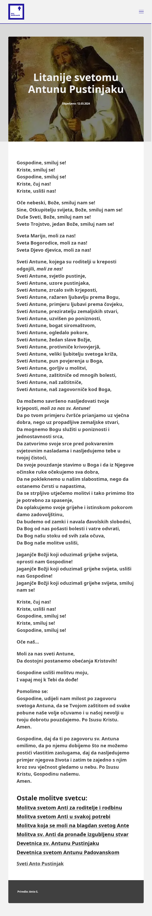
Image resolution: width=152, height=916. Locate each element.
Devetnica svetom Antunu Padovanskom (68, 852)
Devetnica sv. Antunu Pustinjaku (58, 843)
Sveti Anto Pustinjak (40, 863)
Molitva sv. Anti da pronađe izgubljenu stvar (73, 834)
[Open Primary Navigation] (141, 11)
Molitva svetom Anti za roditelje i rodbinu (69, 807)
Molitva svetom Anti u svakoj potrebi (63, 816)
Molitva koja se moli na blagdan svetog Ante (73, 825)
